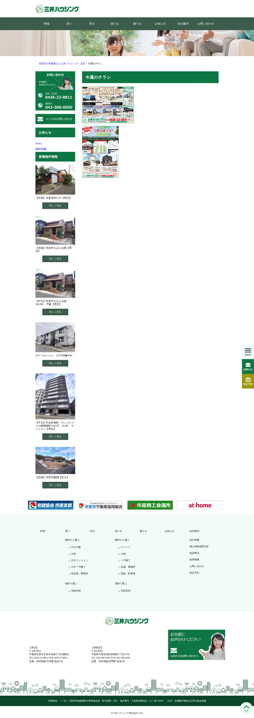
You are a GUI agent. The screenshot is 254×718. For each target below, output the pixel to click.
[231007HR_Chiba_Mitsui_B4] (100, 151)
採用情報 (194, 559)
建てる (137, 23)
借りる (115, 23)
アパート (125, 547)
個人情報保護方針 (199, 546)
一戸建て (125, 560)
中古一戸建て (78, 567)
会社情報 (194, 540)
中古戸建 (76, 547)
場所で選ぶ (71, 583)
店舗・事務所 (128, 567)
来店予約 (194, 573)
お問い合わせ (205, 23)
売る (92, 23)
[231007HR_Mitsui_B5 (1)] (108, 104)
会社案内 (183, 23)
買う (69, 23)
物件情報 (40, 149)
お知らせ (160, 23)
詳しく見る (55, 205)
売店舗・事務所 (79, 573)
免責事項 (194, 553)
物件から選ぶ (72, 540)
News (38, 143)
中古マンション (79, 560)
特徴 (46, 23)
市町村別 (76, 591)
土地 (73, 553)
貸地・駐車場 (128, 573)
